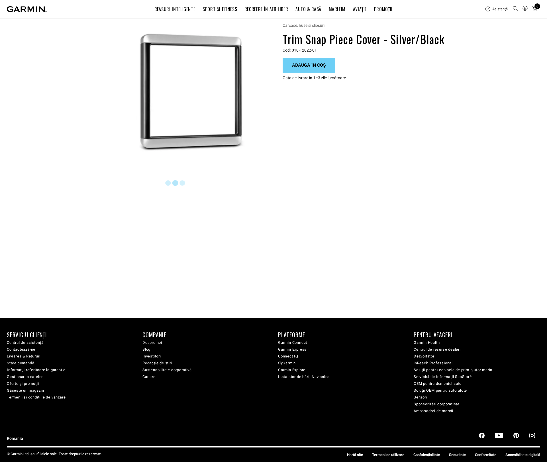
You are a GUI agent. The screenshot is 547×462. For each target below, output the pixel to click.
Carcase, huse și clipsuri (303, 25)
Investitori (151, 356)
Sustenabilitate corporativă (167, 370)
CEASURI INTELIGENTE (174, 9)
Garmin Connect (292, 342)
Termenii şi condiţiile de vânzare (36, 397)
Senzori (420, 397)
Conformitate (485, 455)
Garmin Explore (291, 370)
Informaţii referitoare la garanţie (36, 370)
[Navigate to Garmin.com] (27, 9)
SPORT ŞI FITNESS (220, 9)
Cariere (149, 377)
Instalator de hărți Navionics (304, 377)
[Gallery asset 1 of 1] (191, 92)
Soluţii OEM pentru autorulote (440, 390)
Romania (15, 438)
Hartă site (355, 455)
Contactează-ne (21, 349)
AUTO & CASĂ (308, 9)
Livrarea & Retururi (23, 356)
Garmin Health (427, 342)
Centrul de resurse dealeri (437, 349)
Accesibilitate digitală (522, 455)
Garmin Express (292, 349)
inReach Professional (433, 363)
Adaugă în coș (309, 65)
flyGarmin (287, 363)
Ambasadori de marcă (433, 411)
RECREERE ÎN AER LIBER (266, 9)
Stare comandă (20, 363)
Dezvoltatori (425, 356)
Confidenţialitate (426, 455)
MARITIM (337, 9)
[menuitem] (496, 9)
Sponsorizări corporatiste (437, 404)
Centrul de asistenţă (25, 342)
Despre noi (152, 342)
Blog (146, 349)
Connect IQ (288, 356)
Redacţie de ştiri (157, 363)
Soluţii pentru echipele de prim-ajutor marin (453, 370)
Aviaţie (360, 9)
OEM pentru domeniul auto (438, 383)
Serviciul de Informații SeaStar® (443, 377)
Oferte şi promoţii (23, 383)
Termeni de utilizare (388, 455)
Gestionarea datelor (25, 377)
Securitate (457, 455)
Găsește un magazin (25, 390)
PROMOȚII (383, 9)
